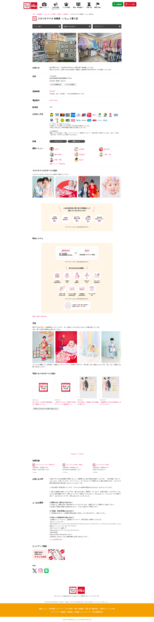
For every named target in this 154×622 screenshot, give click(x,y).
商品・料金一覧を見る (39, 316)
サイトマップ (55, 612)
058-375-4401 (54, 100)
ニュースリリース (86, 612)
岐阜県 (59, 14)
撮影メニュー (43, 609)
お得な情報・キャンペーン (56, 609)
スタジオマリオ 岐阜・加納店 (74, 464)
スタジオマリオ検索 (49, 14)
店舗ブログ (103, 609)
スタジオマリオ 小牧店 (102, 464)
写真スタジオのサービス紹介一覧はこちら (46, 408)
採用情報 (69, 612)
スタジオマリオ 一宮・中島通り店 (45, 464)
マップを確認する (56, 84)
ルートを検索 (70, 84)
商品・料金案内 (79, 609)
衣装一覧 (87, 609)
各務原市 (65, 14)
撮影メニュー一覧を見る (57, 164)
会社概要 (76, 612)
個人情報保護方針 (98, 612)
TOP (33, 14)
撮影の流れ (95, 609)
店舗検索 (118, 4)
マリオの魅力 (69, 609)
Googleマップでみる (77, 454)
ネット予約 (131, 4)
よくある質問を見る (56, 539)
